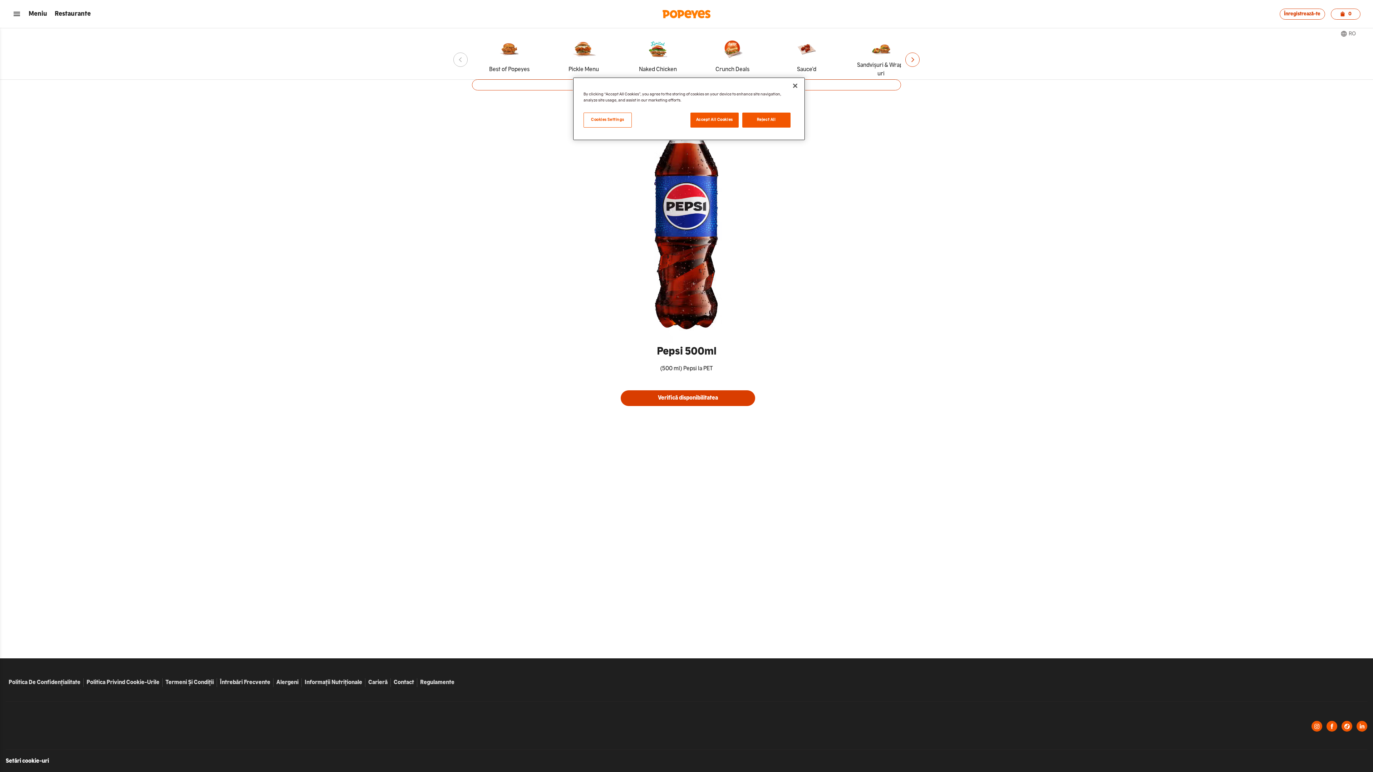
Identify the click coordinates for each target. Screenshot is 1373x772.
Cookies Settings (607, 120)
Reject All (766, 120)
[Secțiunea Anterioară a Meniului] (460, 60)
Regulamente (437, 682)
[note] (686, 369)
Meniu (38, 14)
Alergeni (287, 682)
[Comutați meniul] (17, 14)
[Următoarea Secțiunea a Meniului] (912, 60)
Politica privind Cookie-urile (123, 682)
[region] (689, 108)
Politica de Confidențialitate (44, 682)
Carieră (379, 682)
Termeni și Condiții (190, 682)
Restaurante (73, 14)
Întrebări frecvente (245, 682)
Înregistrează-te (1302, 14)
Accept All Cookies (714, 120)
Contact (404, 682)
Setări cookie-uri (27, 761)
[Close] (795, 86)
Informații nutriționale (333, 682)
